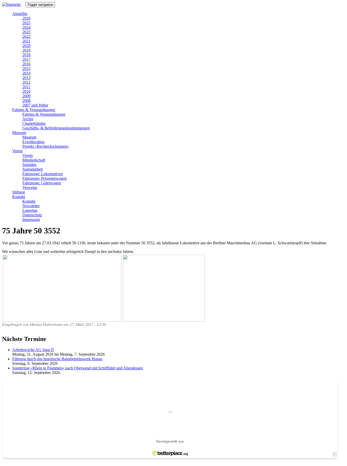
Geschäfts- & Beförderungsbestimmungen (56, 128)
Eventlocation (33, 142)
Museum (19, 132)
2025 (26, 23)
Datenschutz (32, 215)
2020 (26, 45)
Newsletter (31, 206)
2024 (26, 27)
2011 (26, 87)
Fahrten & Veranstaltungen (33, 110)
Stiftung (18, 192)
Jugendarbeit (32, 169)
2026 (26, 18)
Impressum (31, 219)
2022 (26, 36)
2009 (26, 96)
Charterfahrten (33, 123)
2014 (26, 73)
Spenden (29, 164)
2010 (26, 91)
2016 (26, 64)
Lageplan (29, 210)
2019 (26, 50)
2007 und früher (35, 105)
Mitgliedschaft (33, 160)
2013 (26, 78)
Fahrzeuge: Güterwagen (41, 183)
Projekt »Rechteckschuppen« (45, 146)
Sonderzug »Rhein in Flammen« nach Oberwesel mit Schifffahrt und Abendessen (77, 368)
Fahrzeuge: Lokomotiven (42, 174)
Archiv (28, 119)
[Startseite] (13, 4)
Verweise (29, 187)
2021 (26, 41)
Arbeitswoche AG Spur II (33, 350)
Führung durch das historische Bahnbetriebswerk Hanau (57, 359)
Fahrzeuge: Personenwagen (44, 178)
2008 (26, 100)
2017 (26, 59)
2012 (26, 82)
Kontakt (18, 196)
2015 (26, 68)
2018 (26, 55)
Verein (17, 151)
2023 (26, 32)
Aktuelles (19, 13)
